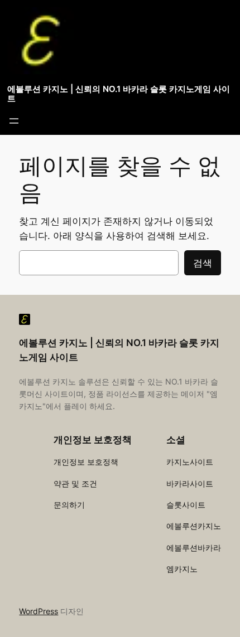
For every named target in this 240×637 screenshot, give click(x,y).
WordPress (38, 611)
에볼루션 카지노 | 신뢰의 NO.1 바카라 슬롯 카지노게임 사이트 (118, 94)
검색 (202, 263)
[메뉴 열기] (14, 121)
